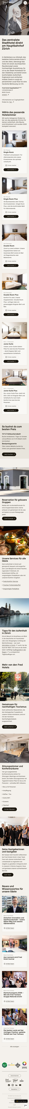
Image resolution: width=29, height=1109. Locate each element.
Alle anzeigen (14, 1047)
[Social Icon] (9, 1085)
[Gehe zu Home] (5, 3)
